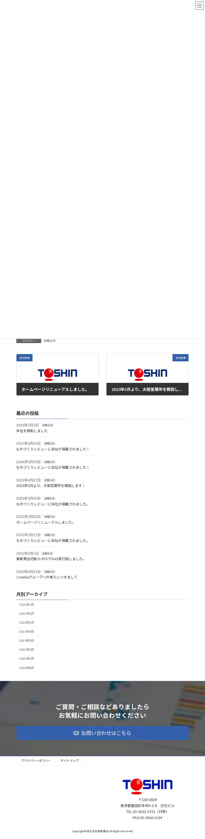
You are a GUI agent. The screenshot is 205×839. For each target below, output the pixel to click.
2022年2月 (26, 659)
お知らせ (50, 341)
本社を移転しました (32, 431)
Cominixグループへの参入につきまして (47, 577)
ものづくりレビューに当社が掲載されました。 (53, 504)
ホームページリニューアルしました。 (46, 522)
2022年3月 (26, 649)
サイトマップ (70, 760)
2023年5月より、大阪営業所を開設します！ (51, 485)
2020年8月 (26, 668)
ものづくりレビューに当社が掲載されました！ (53, 449)
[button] (102, 733)
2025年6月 (26, 613)
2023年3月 (26, 640)
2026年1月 (26, 604)
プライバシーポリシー (36, 760)
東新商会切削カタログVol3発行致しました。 (51, 559)
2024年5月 (26, 622)
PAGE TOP (195, 808)
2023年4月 (26, 631)
